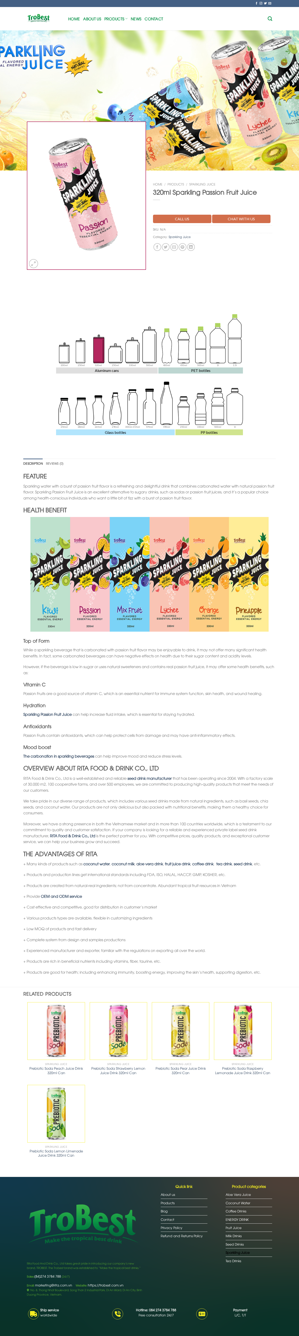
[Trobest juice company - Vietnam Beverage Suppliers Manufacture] (44, 18)
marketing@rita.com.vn (53, 1285)
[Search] (270, 19)
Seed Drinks (235, 1244)
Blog (164, 1211)
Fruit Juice (234, 1227)
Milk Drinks (234, 1235)
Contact (154, 18)
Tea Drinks (233, 1260)
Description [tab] (33, 463)
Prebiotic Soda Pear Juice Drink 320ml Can (181, 1070)
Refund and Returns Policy (182, 1235)
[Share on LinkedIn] (191, 247)
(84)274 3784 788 (47, 1276)
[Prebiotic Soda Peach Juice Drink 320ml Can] (56, 1031)
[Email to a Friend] (174, 247)
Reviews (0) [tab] (55, 463)
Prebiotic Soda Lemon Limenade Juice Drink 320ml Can (56, 1153)
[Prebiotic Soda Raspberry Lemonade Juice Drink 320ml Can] (243, 1031)
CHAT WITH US (241, 219)
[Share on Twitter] (166, 247)
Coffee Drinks (236, 1211)
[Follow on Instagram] (261, 3)
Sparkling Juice (202, 184)
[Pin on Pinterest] (182, 247)
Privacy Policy (171, 1227)
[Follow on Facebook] (256, 3)
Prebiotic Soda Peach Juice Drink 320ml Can (56, 1070)
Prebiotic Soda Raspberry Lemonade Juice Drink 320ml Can (242, 1070)
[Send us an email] (269, 3)
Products (114, 18)
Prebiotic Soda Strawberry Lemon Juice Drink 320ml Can (118, 1070)
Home (74, 18)
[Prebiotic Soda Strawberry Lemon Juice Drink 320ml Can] (118, 1031)
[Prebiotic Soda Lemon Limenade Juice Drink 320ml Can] (56, 1114)
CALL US (182, 219)
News (136, 18)
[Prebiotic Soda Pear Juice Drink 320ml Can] (181, 1031)
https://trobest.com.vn (106, 1285)
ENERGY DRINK (237, 1219)
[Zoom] (33, 263)
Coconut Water (238, 1203)
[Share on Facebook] (157, 247)
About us (92, 18)
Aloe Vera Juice (238, 1194)
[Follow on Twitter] (265, 3)
